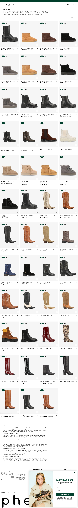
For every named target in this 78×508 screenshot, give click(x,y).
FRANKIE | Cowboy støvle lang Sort (8, 249)
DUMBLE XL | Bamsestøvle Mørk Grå (8, 114)
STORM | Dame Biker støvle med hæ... (8, 149)
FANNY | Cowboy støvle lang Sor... (28, 315)
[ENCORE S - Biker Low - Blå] (9, 268)
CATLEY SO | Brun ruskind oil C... (46, 148)
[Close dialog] (75, 473)
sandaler (34, 443)
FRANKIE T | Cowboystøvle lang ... (28, 249)
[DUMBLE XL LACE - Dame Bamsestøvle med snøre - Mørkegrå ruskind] (68, 167)
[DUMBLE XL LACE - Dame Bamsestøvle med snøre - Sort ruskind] (9, 201)
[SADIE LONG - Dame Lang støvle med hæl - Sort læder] (68, 367)
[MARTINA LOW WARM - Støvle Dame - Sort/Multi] (48, 367)
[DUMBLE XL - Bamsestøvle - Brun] (48, 67)
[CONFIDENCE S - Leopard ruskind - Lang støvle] (68, 334)
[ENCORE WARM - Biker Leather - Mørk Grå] (68, 235)
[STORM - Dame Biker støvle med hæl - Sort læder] (9, 134)
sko (7, 431)
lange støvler (26, 435)
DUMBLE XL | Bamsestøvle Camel (27, 81)
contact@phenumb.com (22, 474)
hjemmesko (24, 458)
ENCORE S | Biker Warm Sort (26, 282)
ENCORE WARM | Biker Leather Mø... (67, 249)
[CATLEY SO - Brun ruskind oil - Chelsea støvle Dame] (48, 134)
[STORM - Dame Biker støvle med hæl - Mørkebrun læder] (29, 134)
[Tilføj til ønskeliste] (18, 48)
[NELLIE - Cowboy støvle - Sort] (68, 268)
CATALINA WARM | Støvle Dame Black (8, 48)
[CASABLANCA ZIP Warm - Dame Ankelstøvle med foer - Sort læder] (68, 100)
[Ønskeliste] (70, 5)
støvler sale (30, 14)
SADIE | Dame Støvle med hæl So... (28, 415)
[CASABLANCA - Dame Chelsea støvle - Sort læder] (29, 100)
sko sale (8, 14)
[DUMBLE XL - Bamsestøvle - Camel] (29, 67)
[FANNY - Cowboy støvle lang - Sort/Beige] (29, 301)
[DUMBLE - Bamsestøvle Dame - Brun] (48, 34)
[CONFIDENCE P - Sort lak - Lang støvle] (29, 367)
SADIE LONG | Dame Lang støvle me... (67, 381)
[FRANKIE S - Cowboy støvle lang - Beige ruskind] (48, 235)
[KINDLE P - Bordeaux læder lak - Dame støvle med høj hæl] (48, 334)
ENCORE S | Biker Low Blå (6, 282)
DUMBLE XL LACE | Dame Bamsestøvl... (26, 182)
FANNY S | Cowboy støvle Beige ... (47, 315)
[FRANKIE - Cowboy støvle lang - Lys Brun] (68, 201)
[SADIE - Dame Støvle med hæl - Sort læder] (29, 401)
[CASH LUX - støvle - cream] (68, 134)
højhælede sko (41, 443)
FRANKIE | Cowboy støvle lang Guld (47, 215)
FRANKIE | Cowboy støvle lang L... (66, 215)
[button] (73, 4)
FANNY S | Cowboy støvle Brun (66, 315)
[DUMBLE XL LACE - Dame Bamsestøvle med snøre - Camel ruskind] (48, 167)
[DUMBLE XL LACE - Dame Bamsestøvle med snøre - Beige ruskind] (29, 167)
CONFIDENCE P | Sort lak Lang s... (28, 381)
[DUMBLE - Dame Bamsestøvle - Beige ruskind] (9, 167)
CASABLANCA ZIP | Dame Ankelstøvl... (47, 114)
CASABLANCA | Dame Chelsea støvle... (27, 115)
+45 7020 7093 (23, 475)
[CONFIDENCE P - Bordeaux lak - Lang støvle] (9, 367)
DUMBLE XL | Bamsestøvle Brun (46, 81)
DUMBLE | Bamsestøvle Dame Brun (47, 48)
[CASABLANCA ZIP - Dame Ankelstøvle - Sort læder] (48, 100)
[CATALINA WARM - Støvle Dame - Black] (9, 34)
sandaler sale (15, 14)
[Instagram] (4, 479)
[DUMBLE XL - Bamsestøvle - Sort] (68, 67)
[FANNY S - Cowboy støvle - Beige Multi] (48, 301)
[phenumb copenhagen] (9, 5)
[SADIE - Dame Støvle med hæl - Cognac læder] (48, 401)
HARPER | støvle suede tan (7, 348)
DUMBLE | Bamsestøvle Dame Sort (66, 48)
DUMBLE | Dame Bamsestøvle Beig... (8, 181)
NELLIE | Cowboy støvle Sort (65, 282)
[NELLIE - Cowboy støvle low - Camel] (9, 301)
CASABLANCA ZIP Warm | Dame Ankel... (66, 115)
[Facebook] (1, 479)
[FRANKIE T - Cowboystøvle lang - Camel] (29, 235)
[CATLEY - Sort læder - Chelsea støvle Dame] (29, 334)
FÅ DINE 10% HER (65, 494)
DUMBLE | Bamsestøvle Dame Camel (28, 48)
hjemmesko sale (39, 14)
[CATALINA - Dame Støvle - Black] (29, 201)
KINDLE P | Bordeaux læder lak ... (47, 348)
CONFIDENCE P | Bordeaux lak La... (8, 381)
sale (4, 14)
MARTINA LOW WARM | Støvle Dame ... (47, 382)
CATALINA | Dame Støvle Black (27, 215)
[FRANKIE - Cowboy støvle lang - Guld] (48, 201)
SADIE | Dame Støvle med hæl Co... (47, 415)
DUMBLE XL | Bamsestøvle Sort (66, 81)
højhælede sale (23, 14)
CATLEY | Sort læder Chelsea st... (27, 348)
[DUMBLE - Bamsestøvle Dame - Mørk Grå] (9, 67)
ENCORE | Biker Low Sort (45, 282)
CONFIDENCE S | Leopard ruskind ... (67, 348)
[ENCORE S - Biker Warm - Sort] (29, 268)
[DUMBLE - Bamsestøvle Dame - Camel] (29, 34)
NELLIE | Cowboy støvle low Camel (8, 315)
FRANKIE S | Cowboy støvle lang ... (47, 249)
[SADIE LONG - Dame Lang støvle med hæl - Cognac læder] (9, 401)
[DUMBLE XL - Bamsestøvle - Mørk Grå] (9, 100)
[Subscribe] (12, 477)
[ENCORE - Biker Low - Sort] (48, 268)
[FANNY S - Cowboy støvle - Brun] (68, 301)
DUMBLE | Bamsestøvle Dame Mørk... (8, 81)
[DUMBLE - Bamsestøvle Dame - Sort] (68, 34)
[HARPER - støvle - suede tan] (9, 334)
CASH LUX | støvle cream (65, 148)
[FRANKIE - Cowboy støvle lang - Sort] (9, 235)
